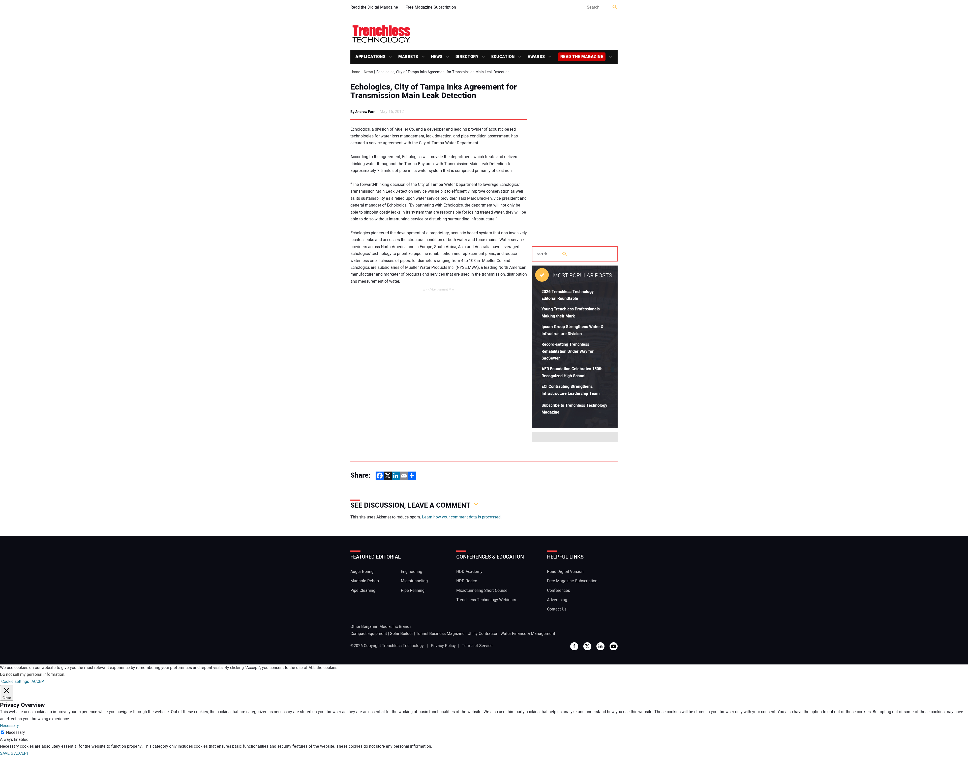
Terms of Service (477, 646)
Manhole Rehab (364, 581)
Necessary (15, 733)
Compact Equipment (368, 634)
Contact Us (556, 609)
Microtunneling (414, 581)
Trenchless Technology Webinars (486, 600)
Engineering (411, 572)
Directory (467, 57)
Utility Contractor (482, 634)
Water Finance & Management (527, 634)
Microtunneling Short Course (481, 591)
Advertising (557, 600)
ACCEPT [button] (39, 682)
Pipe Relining (413, 591)
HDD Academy (469, 572)
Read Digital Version (565, 572)
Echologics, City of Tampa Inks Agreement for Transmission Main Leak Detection (433, 91)
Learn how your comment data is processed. (462, 517)
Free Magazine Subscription (431, 7)
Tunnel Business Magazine (440, 634)
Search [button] (615, 7)
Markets (408, 57)
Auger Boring (362, 572)
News (437, 57)
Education (503, 57)
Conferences (558, 591)
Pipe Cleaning (362, 591)
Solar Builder (401, 634)
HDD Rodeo (466, 581)
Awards (536, 57)
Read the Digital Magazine (374, 7)
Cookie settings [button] (15, 682)
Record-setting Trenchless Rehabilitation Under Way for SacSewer (567, 351)
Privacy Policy (443, 646)
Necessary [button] (9, 726)
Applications (370, 57)
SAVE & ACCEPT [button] (14, 753)
